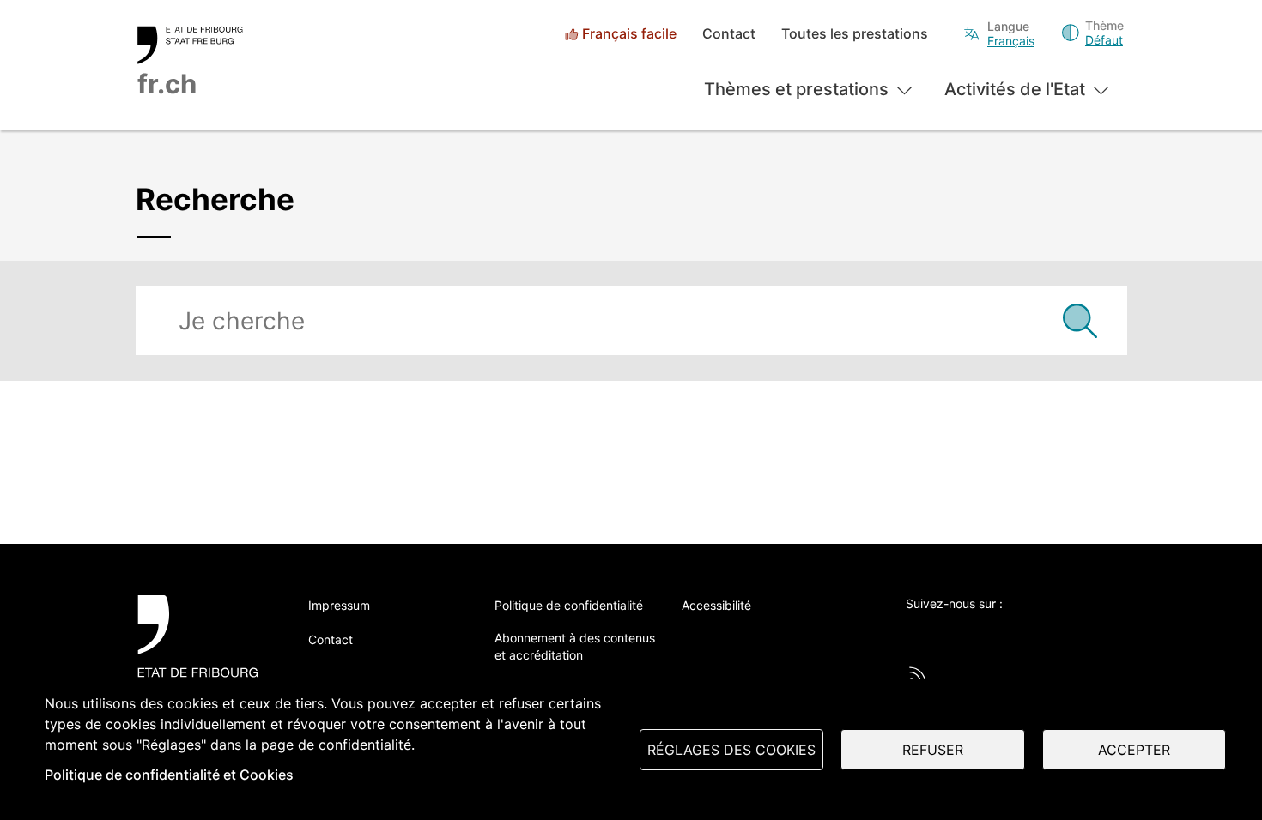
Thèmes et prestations (796, 89)
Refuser (932, 749)
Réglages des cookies (731, 749)
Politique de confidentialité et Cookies (169, 774)
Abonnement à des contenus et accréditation (574, 646)
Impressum (339, 605)
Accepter (1134, 749)
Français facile (629, 34)
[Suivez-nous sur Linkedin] (1009, 632)
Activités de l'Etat (1014, 89)
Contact (728, 34)
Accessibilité (716, 605)
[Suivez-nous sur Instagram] (1056, 632)
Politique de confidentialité (568, 605)
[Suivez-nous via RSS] (918, 675)
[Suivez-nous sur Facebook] (962, 632)
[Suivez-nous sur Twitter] (915, 632)
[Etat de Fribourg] (203, 645)
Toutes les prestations (854, 34)
